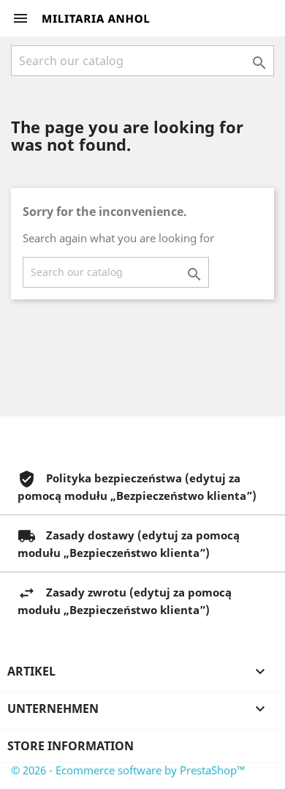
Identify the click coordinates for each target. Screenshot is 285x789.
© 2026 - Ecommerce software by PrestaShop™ (128, 770)
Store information (70, 746)
